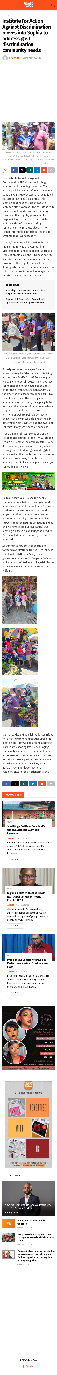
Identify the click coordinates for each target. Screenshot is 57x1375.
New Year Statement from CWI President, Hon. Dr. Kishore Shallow (28, 1206)
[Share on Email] (44, 170)
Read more (16, 858)
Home (4, 15)
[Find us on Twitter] (27, 1366)
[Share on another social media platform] (51, 170)
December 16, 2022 (26, 1245)
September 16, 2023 (32, 58)
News (12, 15)
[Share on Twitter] (22, 170)
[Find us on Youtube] (31, 1366)
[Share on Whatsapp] (29, 170)
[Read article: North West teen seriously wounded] (8, 1223)
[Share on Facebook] (14, 170)
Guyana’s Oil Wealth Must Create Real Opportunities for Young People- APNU (26, 897)
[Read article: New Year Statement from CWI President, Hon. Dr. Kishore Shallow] (28, 1200)
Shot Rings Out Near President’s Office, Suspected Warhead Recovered (26, 830)
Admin (15, 58)
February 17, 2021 (25, 1228)
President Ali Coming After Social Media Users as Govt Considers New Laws (27, 963)
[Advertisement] (28, 91)
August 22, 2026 (23, 838)
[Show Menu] (3, 5)
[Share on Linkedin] (37, 170)
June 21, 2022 (24, 1265)
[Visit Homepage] (28, 5)
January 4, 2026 (12, 1213)
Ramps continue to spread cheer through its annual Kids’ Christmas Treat (35, 1237)
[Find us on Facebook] (23, 1366)
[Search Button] (53, 5)
